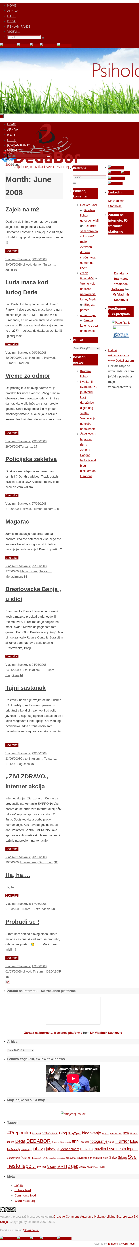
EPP (75, 1141)
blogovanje (91, 1133)
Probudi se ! (22, 921)
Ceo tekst (11, 251)
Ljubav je (52, 1149)
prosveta (71, 1157)
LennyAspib (88, 299)
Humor (37, 264)
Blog (63, 1133)
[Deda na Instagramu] (48, 45)
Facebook (84, 1142)
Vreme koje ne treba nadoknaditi (88, 289)
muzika (86, 1149)
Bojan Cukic (116, 1133)
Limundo (25, 1149)
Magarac (17, 521)
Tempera (113, 1243)
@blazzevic (31, 1230)
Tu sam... (49, 264)
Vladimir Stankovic (18, 259)
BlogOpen (12, 675)
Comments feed (25, 1195)
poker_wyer (88, 315)
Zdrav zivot (85, 1166)
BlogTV (105, 1133)
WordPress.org (24, 1200)
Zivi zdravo (45, 862)
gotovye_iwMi (89, 220)
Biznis (54, 1133)
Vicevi (46, 909)
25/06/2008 (39, 566)
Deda (20, 1141)
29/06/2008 (39, 352)
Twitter (41, 1167)
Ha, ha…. (17, 875)
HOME (11, 5)
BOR (126, 1133)
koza (37, 909)
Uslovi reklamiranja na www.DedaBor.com (121, 356)
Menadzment (29, 571)
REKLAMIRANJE (18, 26)
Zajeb (9, 270)
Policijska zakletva (31, 459)
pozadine (61, 1158)
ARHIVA (12, 11)
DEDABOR (53, 971)
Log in (18, 1185)
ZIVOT (102, 1167)
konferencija (13, 1149)
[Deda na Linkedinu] (64, 45)
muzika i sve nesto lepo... (116, 1149)
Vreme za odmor (27, 375)
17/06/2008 (39, 904)
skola (105, 1158)
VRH (62, 1166)
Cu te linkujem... (31, 357)
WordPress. (128, 1243)
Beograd (36, 1133)
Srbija (122, 1157)
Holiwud (25, 264)
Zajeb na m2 (22, 209)
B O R (11, 16)
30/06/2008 (39, 259)
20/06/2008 (39, 857)
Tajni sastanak (25, 687)
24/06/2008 (39, 664)
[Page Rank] (121, 322)
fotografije (99, 1141)
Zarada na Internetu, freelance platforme (53, 1032)
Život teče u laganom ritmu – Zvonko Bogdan (88, 444)
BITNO (10, 764)
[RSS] (35, 45)
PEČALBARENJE (39, 1158)
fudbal (111, 1142)
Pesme (25, 1157)
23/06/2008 (39, 753)
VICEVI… (13, 31)
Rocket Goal (88, 205)
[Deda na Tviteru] (23, 45)
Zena (95, 1167)
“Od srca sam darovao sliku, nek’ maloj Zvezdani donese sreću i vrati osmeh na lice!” (89, 247)
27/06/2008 (39, 503)
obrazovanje (13, 1158)
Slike (113, 1157)
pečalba (52, 1158)
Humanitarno (28, 862)
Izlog (134, 1141)
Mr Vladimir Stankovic (106, 1032)
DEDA (11, 21)
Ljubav (36, 1148)
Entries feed (22, 1190)
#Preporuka (19, 1132)
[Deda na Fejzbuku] (8, 45)
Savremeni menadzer (89, 1157)
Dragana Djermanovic (61, 1142)
